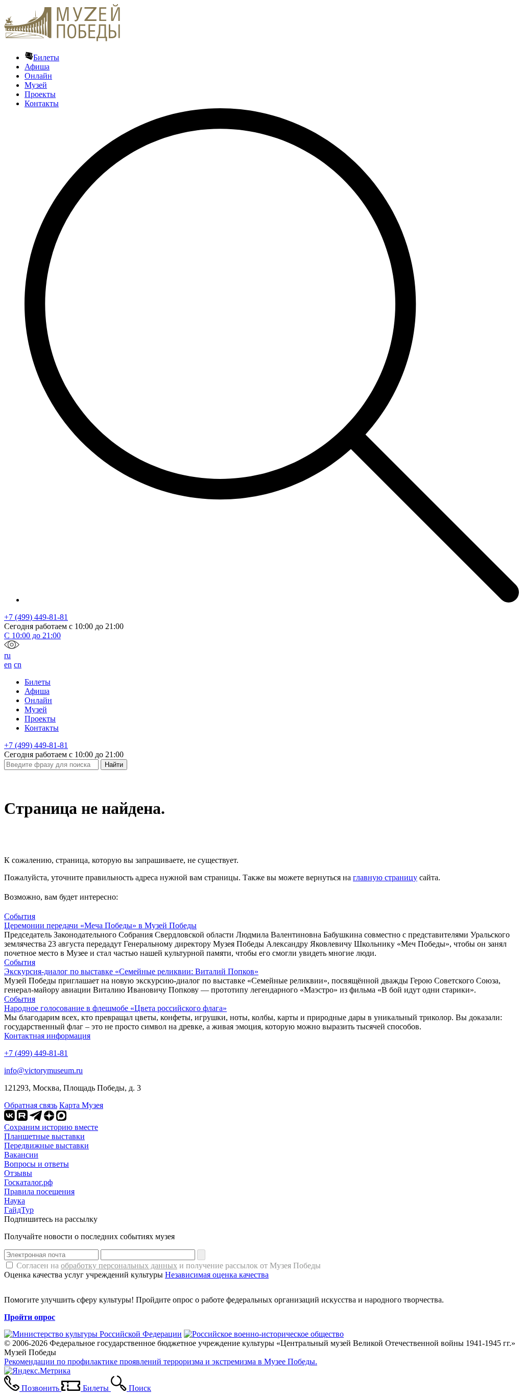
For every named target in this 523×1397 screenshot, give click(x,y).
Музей (36, 85)
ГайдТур (19, 1210)
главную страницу (385, 877)
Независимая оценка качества (217, 1274)
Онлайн (38, 75)
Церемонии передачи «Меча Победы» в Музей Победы (100, 925)
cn (17, 664)
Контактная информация (47, 1035)
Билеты (46, 57)
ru (7, 655)
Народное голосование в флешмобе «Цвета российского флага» (115, 1008)
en (8, 664)
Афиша (37, 66)
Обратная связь (30, 1105)
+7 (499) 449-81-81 (36, 617)
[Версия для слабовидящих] (11, 646)
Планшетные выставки (44, 1136)
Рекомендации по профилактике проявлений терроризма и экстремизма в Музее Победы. (160, 1361)
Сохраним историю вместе (51, 1127)
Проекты (40, 94)
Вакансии (21, 1154)
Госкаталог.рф (28, 1182)
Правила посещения (39, 1191)
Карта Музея (81, 1105)
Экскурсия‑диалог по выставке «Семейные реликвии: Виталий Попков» (131, 971)
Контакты (42, 103)
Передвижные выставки (46, 1145)
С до (32, 635)
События (19, 916)
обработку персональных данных (119, 1265)
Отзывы (18, 1173)
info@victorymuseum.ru (43, 1070)
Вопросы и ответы (36, 1164)
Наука (14, 1200)
